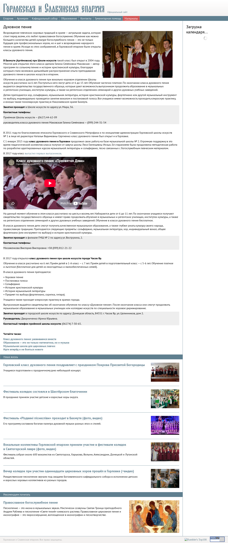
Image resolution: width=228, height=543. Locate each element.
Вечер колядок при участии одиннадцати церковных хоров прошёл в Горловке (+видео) (68, 471)
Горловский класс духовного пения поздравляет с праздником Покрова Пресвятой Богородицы (74, 365)
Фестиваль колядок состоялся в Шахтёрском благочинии (45, 391)
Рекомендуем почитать (16, 494)
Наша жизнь (11, 356)
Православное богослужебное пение (30, 502)
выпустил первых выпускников (43, 153)
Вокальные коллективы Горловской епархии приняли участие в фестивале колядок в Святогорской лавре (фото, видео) (64, 446)
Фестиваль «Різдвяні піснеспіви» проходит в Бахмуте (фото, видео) (52, 418)
